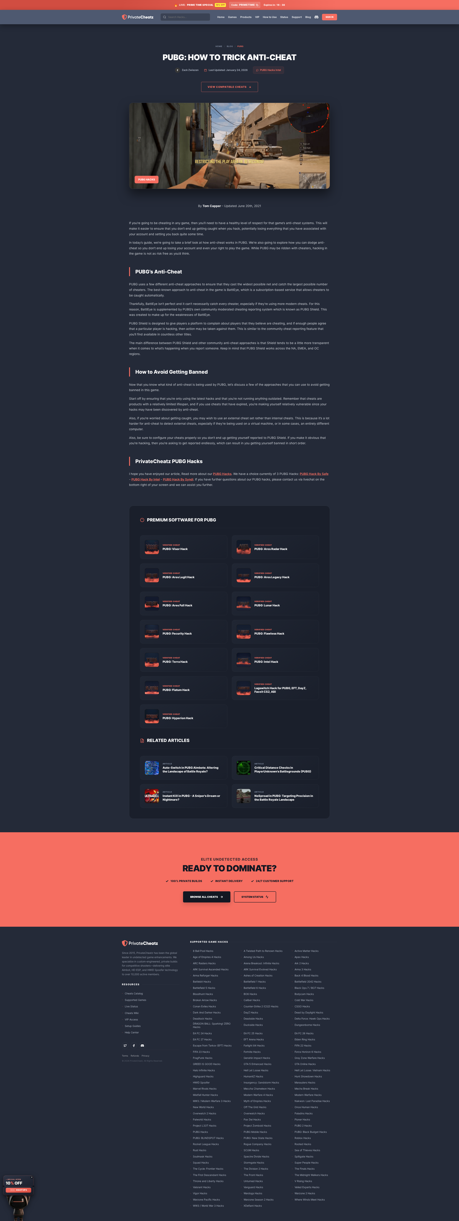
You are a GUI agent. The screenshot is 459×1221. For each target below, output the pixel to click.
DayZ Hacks (251, 1012)
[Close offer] (31, 1177)
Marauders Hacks (305, 1082)
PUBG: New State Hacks (258, 1137)
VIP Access (131, 1019)
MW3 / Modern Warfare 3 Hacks (212, 1100)
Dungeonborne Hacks (307, 1024)
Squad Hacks (201, 1162)
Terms (125, 1055)
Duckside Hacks (253, 1024)
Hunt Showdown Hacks (308, 1076)
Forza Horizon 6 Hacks (308, 1051)
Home (220, 16)
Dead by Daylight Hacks (309, 1012)
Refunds (135, 1055)
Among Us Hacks (254, 956)
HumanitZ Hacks (253, 1076)
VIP (257, 16)
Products (246, 16)
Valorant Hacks (201, 1187)
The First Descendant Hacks (209, 1174)
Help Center (132, 1032)
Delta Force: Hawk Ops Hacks (312, 1018)
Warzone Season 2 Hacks (258, 1199)
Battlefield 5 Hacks (204, 987)
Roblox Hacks (303, 1137)
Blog (308, 16)
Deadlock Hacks (202, 1018)
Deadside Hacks (253, 1018)
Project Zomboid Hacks (257, 1125)
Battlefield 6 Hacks (255, 987)
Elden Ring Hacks (305, 1039)
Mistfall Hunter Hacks (205, 1094)
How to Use (270, 16)
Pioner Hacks (302, 1119)
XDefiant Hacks (253, 1205)
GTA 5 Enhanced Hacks (257, 1064)
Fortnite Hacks (252, 1051)
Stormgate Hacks (254, 1162)
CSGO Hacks (302, 1006)
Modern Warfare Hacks (308, 1094)
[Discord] (316, 17)
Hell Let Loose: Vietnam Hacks (312, 1070)
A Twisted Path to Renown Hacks (263, 950)
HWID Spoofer (201, 1082)
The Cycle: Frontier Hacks (208, 1168)
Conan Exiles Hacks (204, 1006)
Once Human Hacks (306, 1107)
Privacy (145, 1055)
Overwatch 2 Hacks (204, 1113)
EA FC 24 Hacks (202, 1033)
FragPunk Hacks (202, 1057)
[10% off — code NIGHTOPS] (18, 1185)
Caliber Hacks (252, 1000)
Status (284, 16)
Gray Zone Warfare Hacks (310, 1057)
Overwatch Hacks (254, 1113)
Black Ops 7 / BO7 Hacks (309, 987)
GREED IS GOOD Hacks (206, 1064)
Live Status (131, 1006)
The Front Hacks (253, 1174)
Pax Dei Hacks (252, 1119)
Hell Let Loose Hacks (256, 1070)
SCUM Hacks (251, 1150)
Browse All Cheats (204, 896)
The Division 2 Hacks (256, 1168)
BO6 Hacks (250, 993)
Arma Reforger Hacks (205, 975)
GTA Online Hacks (305, 1064)
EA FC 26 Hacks (304, 1033)
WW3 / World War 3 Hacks (208, 1205)
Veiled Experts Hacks (307, 1187)
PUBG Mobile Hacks (255, 1131)
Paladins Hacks (304, 1113)
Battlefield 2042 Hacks (308, 981)
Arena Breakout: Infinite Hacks (261, 963)
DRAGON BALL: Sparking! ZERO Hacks (212, 1025)
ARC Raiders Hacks (204, 963)
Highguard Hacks (203, 1076)
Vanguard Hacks (253, 1187)
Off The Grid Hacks (255, 1107)
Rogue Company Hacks (257, 1144)
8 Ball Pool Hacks (203, 950)
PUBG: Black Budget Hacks (311, 1131)
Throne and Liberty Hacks (208, 1181)
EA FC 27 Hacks (202, 1039)
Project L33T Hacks (204, 1125)
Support (297, 16)
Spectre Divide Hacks (256, 1156)
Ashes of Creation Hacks (258, 975)
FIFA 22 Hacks (303, 1045)
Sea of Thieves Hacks (307, 1150)
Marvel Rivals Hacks (204, 1088)
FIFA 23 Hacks (201, 1051)
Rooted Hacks (303, 1144)
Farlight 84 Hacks (254, 1045)
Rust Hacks (199, 1150)
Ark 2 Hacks (302, 963)
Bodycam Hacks (304, 993)
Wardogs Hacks (253, 1193)
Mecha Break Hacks (306, 1088)
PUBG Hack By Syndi (178, 479)
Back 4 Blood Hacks (306, 975)
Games (232, 16)
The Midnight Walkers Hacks (311, 1174)
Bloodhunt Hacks (203, 993)
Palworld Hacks (202, 1119)
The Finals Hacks (304, 1168)
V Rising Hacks (303, 1181)
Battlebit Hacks (202, 981)
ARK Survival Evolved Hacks (260, 969)
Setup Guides (133, 1025)
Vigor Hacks (200, 1193)
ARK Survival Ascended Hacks (210, 969)
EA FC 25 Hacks (253, 1033)
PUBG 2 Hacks (303, 1125)
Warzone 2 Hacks (305, 1193)
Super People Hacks (306, 1162)
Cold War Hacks (304, 1000)
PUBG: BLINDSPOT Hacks (208, 1137)
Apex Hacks (302, 956)
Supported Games (135, 999)
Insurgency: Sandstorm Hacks (261, 1082)
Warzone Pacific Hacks (206, 1199)
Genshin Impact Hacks (257, 1057)
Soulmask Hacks (202, 1156)
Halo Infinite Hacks (204, 1070)
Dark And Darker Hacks (207, 1012)
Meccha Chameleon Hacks (259, 1088)
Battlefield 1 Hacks (255, 981)
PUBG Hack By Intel (145, 479)
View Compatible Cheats (227, 86)
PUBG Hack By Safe (314, 474)
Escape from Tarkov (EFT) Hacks (212, 1045)
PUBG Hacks (222, 474)
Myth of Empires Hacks (257, 1100)
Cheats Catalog (134, 993)
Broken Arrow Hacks (205, 1000)
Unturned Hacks (253, 1181)
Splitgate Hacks (304, 1156)
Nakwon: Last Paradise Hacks (312, 1100)
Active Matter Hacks (306, 950)
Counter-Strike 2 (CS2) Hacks (261, 1006)
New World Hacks (203, 1107)
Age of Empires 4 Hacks (207, 956)
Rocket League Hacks (206, 1144)
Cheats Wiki (132, 1013)
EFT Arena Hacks (254, 1039)
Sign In (329, 17)
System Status (252, 896)
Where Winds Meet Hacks (310, 1199)
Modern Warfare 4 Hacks (258, 1094)
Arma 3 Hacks (303, 969)
